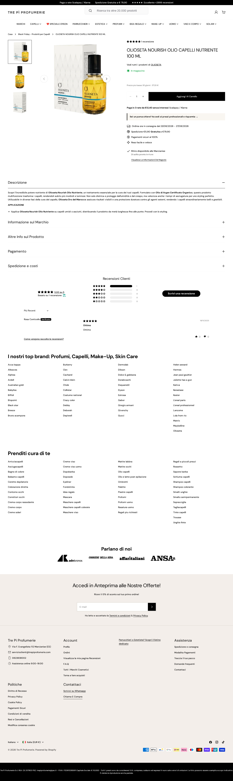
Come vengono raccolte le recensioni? (44, 339)
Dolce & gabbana (127, 374)
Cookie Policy (15, 702)
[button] (134, 41)
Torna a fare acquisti (74, 675)
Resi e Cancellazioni (18, 719)
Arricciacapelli (15, 461)
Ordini (66, 652)
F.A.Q (66, 664)
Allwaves (12, 369)
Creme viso (69, 461)
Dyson (121, 390)
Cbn (65, 369)
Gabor (121, 400)
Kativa (176, 385)
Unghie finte (179, 522)
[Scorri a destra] (106, 79)
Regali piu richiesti (127, 512)
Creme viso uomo (72, 466)
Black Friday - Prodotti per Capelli (34, 34)
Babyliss (12, 390)
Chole (66, 385)
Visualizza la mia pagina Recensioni (81, 658)
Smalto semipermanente (186, 497)
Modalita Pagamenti (184, 652)
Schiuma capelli (181, 476)
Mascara (67, 497)
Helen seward (180, 364)
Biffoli (11, 395)
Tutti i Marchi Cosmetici (76, 669)
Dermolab (123, 364)
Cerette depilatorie (18, 481)
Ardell (11, 379)
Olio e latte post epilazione (132, 476)
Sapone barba (180, 471)
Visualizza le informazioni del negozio (148, 160)
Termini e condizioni (119, 615)
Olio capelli (124, 471)
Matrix (176, 420)
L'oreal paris (179, 400)
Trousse (177, 517)
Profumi (122, 497)
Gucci (121, 415)
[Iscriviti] (152, 607)
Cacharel (67, 374)
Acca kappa (14, 364)
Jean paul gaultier (182, 374)
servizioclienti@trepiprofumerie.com (31, 652)
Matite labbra (125, 461)
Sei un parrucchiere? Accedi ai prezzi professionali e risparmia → (164, 116)
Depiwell (67, 415)
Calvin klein (69, 379)
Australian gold (16, 385)
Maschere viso (70, 512)
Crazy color (69, 400)
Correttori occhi (16, 497)
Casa (10, 34)
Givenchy (123, 410)
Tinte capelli (179, 512)
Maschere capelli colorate (76, 507)
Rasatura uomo (126, 507)
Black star (13, 405)
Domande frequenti (184, 664)
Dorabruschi (124, 379)
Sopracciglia (179, 502)
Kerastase (178, 390)
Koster (176, 395)
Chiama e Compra (72, 696)
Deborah (67, 410)
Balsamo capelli (16, 476)
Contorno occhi (16, 492)
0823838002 (19, 657)
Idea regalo (68, 492)
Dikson (121, 369)
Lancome (178, 410)
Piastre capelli (125, 492)
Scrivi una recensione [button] (181, 293)
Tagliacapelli (179, 507)
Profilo (66, 646)
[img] (90, 321)
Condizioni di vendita (19, 713)
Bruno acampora (16, 415)
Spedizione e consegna (186, 646)
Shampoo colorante (183, 487)
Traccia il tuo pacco (184, 658)
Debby (66, 405)
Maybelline (178, 425)
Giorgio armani (126, 405)
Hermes (177, 369)
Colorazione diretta (18, 487)
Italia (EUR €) (34, 742)
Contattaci (180, 669)
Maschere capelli (72, 502)
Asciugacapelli (15, 466)
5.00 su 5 (59, 292)
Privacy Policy (140, 615)
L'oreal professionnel (183, 405)
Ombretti (123, 481)
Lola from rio (179, 415)
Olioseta (177, 430)
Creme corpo (15, 507)
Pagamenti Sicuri (17, 708)
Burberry (67, 364)
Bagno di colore (16, 471)
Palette (122, 487)
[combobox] (116, 10)
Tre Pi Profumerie (25, 749)
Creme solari (14, 512)
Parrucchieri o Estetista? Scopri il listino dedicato (140, 641)
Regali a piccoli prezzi (184, 461)
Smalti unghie (180, 492)
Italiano (12, 742)
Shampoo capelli (182, 481)
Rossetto (177, 466)
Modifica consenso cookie (21, 725)
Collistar (67, 390)
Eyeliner (67, 481)
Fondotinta (69, 487)
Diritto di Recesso (17, 690)
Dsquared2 (123, 385)
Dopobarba (69, 471)
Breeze (11, 410)
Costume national (72, 395)
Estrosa (122, 395)
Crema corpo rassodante (21, 502)
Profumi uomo (125, 502)
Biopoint (12, 400)
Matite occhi (124, 466)
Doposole (68, 476)
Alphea (11, 374)
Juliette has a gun (182, 379)
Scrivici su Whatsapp (74, 690)
